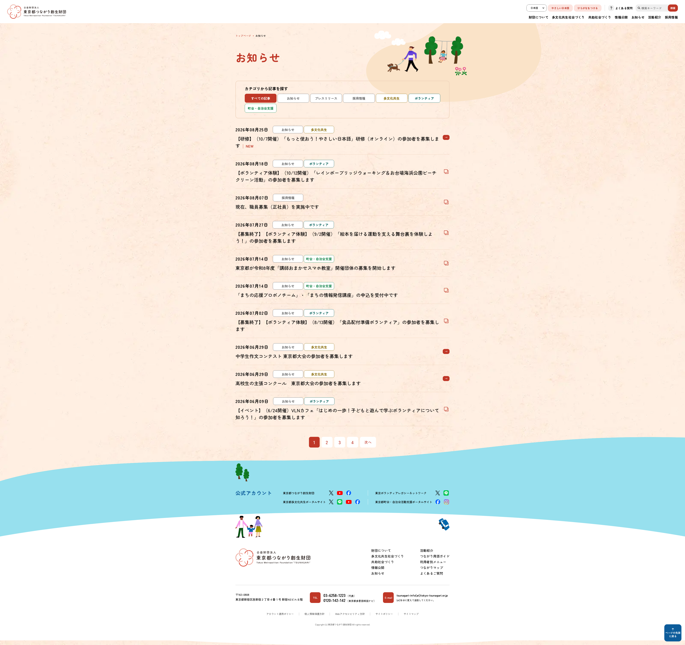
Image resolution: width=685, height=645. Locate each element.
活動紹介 (654, 17)
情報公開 (621, 17)
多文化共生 (392, 98)
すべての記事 (260, 98)
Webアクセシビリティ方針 (350, 614)
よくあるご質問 (431, 573)
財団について (538, 17)
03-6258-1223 (334, 595)
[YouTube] (340, 493)
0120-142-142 (334, 600)
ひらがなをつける (587, 8)
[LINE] (446, 493)
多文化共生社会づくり (568, 17)
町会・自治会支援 (260, 108)
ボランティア (424, 98)
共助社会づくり (599, 17)
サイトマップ (411, 614)
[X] (331, 493)
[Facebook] (348, 492)
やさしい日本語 (560, 8)
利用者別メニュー (433, 561)
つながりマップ (431, 567)
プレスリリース (326, 98)
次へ (368, 442)
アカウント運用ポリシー (280, 614)
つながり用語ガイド (435, 556)
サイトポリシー (384, 614)
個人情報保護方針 (314, 614)
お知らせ (638, 17)
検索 (672, 8)
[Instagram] (446, 501)
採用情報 (671, 17)
